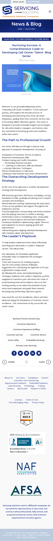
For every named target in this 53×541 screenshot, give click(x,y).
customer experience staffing (26, 329)
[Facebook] (14, 353)
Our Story (20, 377)
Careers (10, 388)
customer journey (14, 335)
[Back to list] (26, 362)
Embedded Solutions (38, 383)
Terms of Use (32, 399)
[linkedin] (32, 353)
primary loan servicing (26, 345)
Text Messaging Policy (19, 402)
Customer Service (41, 39)
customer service (38, 335)
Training (41, 385)
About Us (9, 377)
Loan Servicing (14, 385)
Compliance (33, 377)
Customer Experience (24, 39)
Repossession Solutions (15, 383)
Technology (29, 385)
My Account (22, 388)
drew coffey (13, 340)
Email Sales (18, 2)
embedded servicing (35, 340)
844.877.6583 (34, 2)
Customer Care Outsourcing (26, 380)
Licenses (18, 399)
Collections (30, 29)
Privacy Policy (38, 402)
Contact (44, 377)
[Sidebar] (3, 165)
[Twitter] (20, 353)
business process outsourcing (26, 318)
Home (20, 29)
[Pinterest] (26, 353)
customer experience (26, 324)
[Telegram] (38, 353)
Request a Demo (38, 388)
